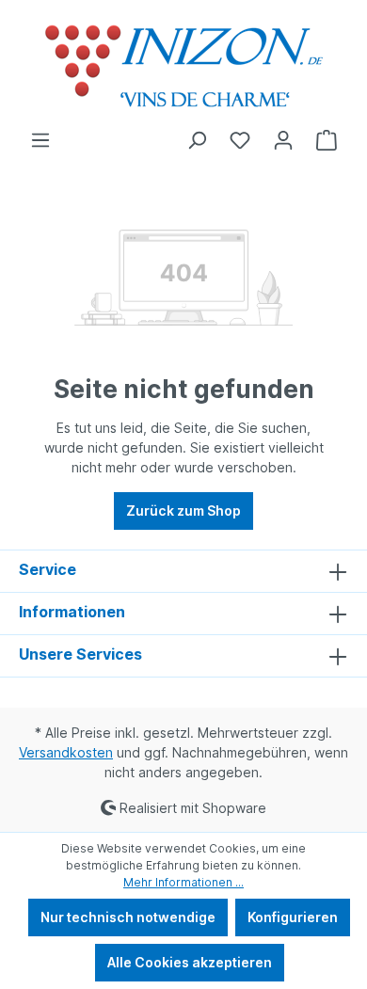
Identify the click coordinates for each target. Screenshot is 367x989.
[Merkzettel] (240, 140)
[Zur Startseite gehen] (183, 65)
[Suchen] (196, 140)
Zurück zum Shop (183, 510)
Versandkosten (66, 752)
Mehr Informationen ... (183, 882)
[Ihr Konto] (283, 140)
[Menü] (40, 140)
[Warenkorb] (326, 140)
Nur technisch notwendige (127, 917)
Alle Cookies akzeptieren (189, 962)
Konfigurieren (292, 917)
